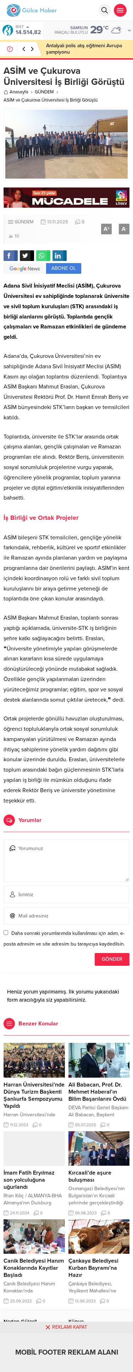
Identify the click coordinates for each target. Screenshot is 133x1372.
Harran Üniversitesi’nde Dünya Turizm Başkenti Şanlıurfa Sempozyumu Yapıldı (34, 1095)
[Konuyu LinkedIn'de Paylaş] (59, 255)
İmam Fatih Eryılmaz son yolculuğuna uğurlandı (29, 1180)
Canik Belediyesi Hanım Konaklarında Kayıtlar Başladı (34, 1268)
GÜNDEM (44, 92)
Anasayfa (19, 92)
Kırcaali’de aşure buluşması (89, 1176)
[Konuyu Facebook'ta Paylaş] (11, 255)
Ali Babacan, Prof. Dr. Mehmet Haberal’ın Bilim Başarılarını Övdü (97, 1091)
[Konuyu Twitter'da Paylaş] (27, 255)
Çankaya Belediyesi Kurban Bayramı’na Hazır (93, 1268)
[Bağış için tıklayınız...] (66, 204)
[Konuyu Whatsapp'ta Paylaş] (43, 255)
